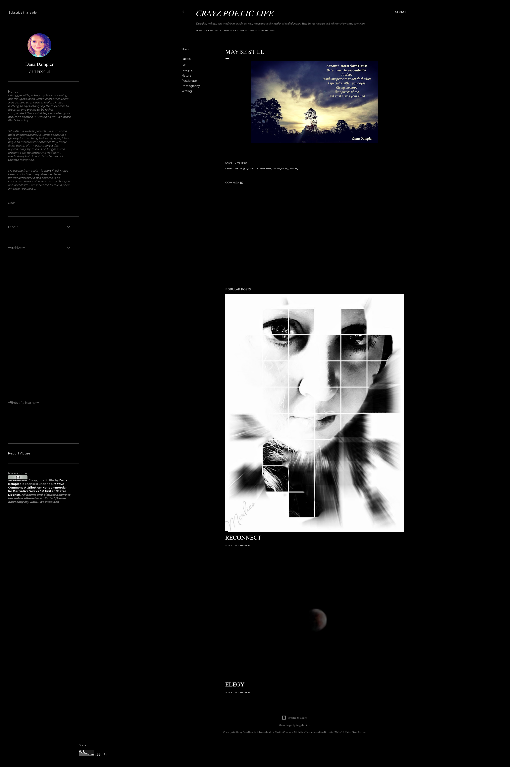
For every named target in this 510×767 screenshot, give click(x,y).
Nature (186, 75)
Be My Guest (268, 30)
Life (184, 65)
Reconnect (243, 537)
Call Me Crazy (212, 30)
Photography (190, 86)
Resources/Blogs (249, 30)
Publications (230, 30)
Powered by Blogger (297, 717)
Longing (187, 70)
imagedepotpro (303, 725)
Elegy (235, 684)
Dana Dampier (39, 64)
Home (199, 30)
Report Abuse (19, 453)
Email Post (241, 162)
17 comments (242, 692)
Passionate (189, 81)
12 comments (242, 545)
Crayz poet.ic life (235, 12)
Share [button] (185, 49)
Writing (186, 91)
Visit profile (39, 72)
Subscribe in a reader (23, 12)
